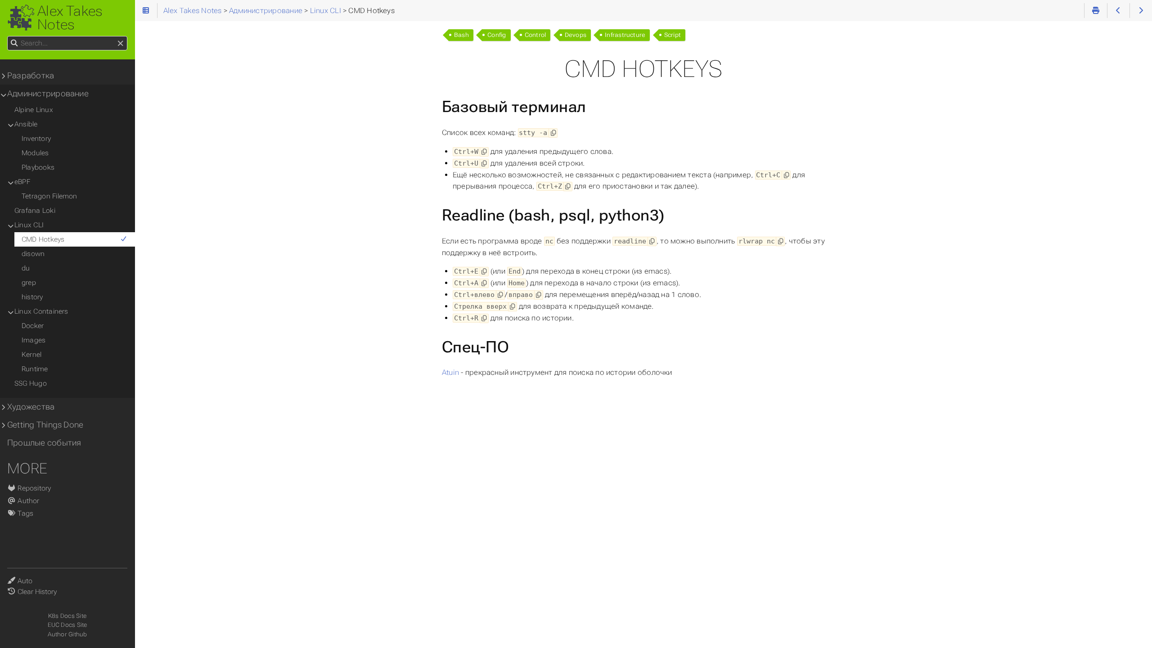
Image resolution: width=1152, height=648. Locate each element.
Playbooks (38, 167)
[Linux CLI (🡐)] (1118, 10)
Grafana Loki (34, 211)
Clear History (37, 592)
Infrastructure (625, 35)
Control (535, 35)
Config (496, 35)
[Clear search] (120, 43)
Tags (24, 513)
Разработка (30, 75)
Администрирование (48, 93)
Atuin (450, 372)
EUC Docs (62, 624)
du (26, 268)
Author (28, 501)
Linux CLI (29, 225)
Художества (30, 406)
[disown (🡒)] (1141, 10)
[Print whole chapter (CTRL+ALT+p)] (1095, 10)
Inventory (36, 139)
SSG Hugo (30, 383)
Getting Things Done (45, 424)
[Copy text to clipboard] (553, 133)
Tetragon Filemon (49, 196)
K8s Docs (61, 615)
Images (33, 340)
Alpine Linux (33, 110)
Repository (33, 488)
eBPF (22, 182)
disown (33, 254)
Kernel (31, 355)
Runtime (35, 369)
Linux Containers (41, 311)
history (32, 297)
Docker (33, 326)
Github (77, 634)
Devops (575, 35)
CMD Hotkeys (43, 239)
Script (672, 35)
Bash (461, 35)
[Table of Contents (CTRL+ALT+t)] (146, 10)
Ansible (26, 124)
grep (29, 283)
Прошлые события (44, 442)
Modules (35, 153)
